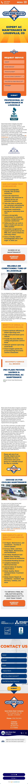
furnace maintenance (8, 530)
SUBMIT (14, 688)
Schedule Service (14, 257)
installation (16, 529)
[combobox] (14, 76)
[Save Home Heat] (14, 14)
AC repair (7, 529)
